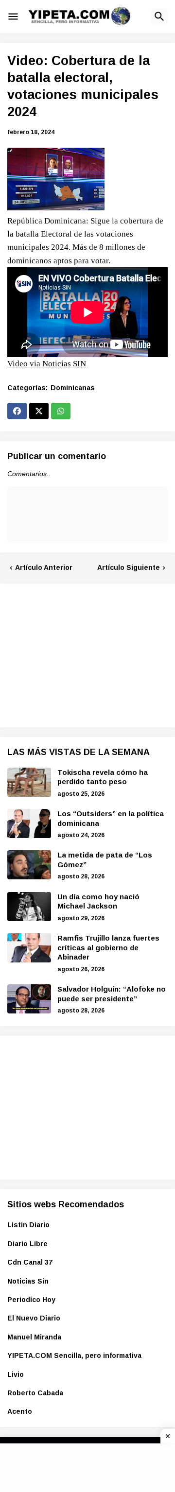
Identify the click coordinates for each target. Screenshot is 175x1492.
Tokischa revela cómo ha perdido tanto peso (102, 777)
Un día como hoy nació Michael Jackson (98, 901)
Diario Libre (27, 1244)
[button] (13, 16)
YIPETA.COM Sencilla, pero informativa (74, 1355)
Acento (19, 1411)
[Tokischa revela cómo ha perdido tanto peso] (29, 782)
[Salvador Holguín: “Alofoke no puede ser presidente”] (29, 998)
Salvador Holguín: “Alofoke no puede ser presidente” (111, 994)
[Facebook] (17, 411)
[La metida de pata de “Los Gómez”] (29, 864)
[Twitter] (39, 411)
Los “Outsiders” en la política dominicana (110, 818)
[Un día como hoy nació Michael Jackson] (29, 906)
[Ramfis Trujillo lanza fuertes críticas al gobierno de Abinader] (29, 947)
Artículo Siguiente (128, 567)
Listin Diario (28, 1225)
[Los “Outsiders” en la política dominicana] (29, 823)
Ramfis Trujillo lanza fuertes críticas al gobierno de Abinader (108, 947)
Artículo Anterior (43, 567)
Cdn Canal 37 (29, 1262)
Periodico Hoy (31, 1299)
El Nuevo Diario (33, 1318)
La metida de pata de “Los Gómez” (104, 860)
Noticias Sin (28, 1281)
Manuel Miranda (34, 1337)
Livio (15, 1374)
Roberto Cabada (35, 1393)
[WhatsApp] (60, 411)
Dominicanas (73, 388)
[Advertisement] (80, 654)
